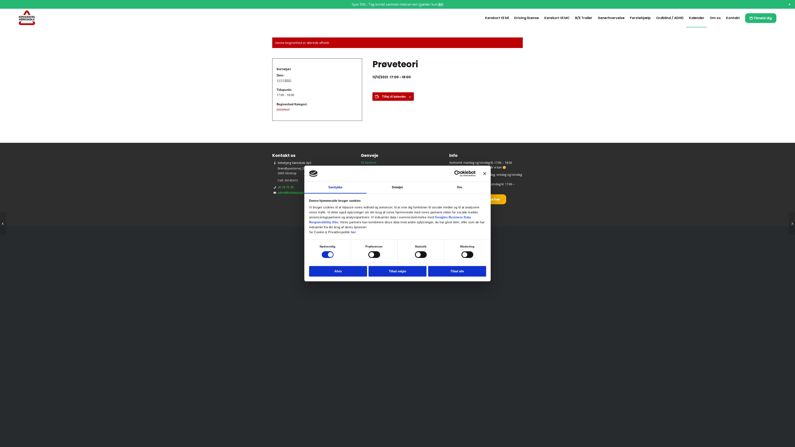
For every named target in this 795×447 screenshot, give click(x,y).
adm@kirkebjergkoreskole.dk (299, 193)
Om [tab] (459, 187)
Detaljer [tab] (397, 187)
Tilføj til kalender (394, 96)
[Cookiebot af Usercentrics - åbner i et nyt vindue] (457, 174)
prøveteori (283, 109)
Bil (440, 4)
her (353, 232)
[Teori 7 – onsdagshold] (3, 223)
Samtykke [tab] (335, 187)
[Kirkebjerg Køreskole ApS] (27, 18)
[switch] (374, 254)
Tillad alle (457, 271)
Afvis (338, 271)
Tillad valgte (397, 271)
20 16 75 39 (285, 187)
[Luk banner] (484, 173)
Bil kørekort (368, 163)
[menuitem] (497, 18)
